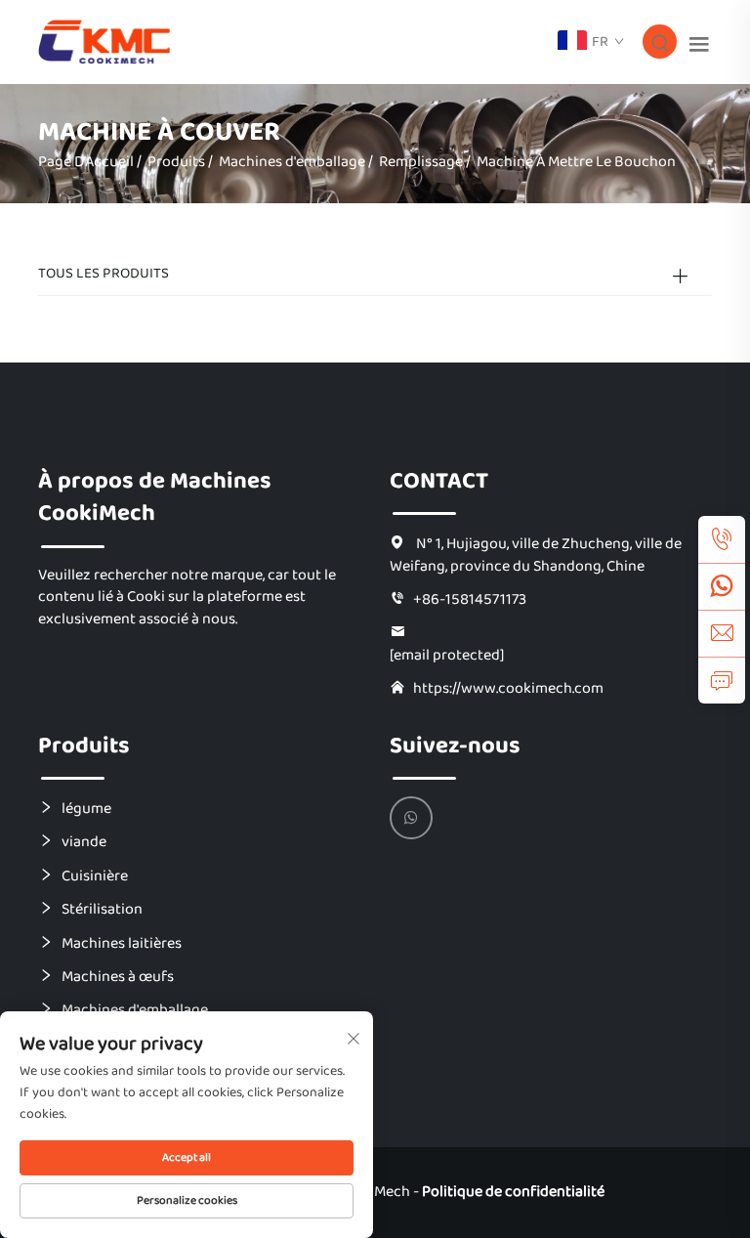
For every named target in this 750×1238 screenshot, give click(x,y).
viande (84, 841)
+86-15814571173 (469, 599)
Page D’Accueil (86, 161)
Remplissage (421, 161)
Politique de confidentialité (513, 1191)
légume (86, 808)
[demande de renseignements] (721, 680)
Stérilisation (102, 908)
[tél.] (721, 539)
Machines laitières (122, 943)
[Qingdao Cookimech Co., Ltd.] (104, 41)
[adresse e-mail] (721, 633)
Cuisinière (95, 875)
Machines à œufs (118, 976)
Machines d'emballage (292, 161)
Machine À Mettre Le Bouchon (576, 161)
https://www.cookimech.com (508, 688)
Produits (176, 161)
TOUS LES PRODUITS (103, 273)
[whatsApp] (721, 586)
